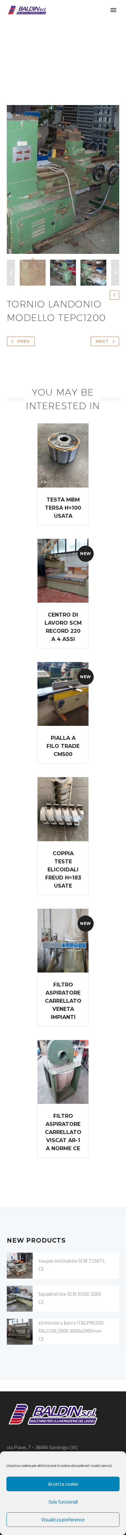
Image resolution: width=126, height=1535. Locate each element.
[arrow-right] (115, 273)
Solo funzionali (63, 1502)
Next (102, 341)
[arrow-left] (11, 273)
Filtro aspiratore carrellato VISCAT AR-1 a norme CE (63, 1132)
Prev (23, 341)
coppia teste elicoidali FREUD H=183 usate (63, 869)
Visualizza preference (63, 1520)
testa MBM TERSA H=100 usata (63, 508)
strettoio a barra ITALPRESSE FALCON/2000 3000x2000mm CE (71, 1330)
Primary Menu (113, 10)
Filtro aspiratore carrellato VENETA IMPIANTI (63, 1001)
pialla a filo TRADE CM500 (63, 746)
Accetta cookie (63, 1484)
